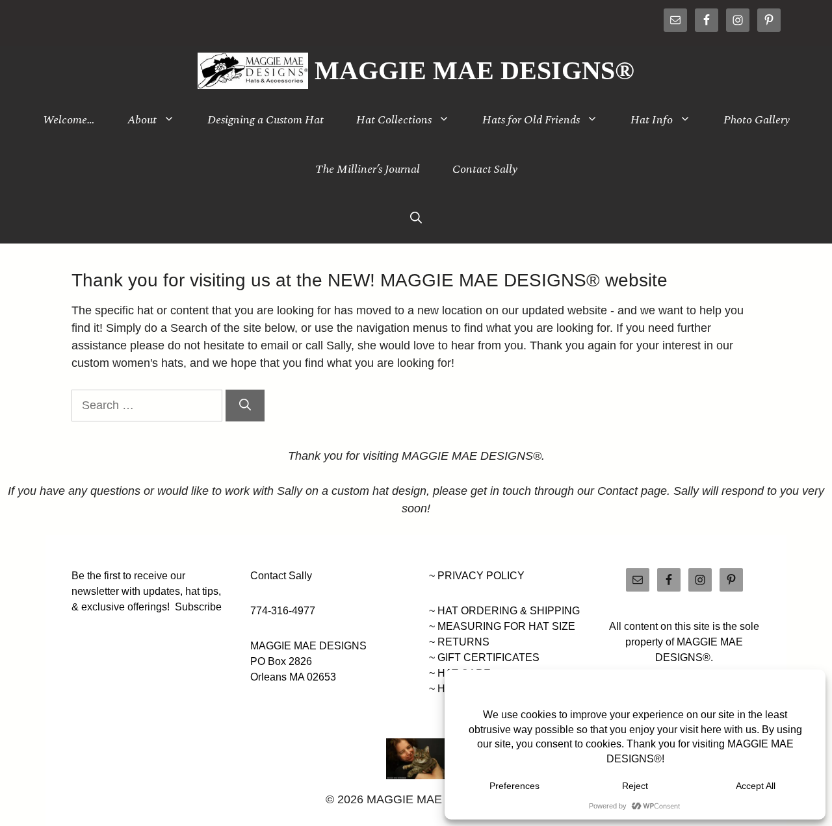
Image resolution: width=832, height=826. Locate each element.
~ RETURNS (459, 641)
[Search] (245, 405)
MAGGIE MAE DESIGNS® (474, 70)
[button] (416, 219)
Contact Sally (484, 169)
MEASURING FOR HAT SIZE (506, 626)
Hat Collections (394, 120)
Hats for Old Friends (531, 120)
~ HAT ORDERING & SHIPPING (504, 610)
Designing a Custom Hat (265, 120)
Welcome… (69, 120)
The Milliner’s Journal (367, 169)
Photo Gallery (756, 120)
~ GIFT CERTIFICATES (484, 657)
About (142, 120)
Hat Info (651, 120)
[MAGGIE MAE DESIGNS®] (253, 70)
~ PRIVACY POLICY (477, 575)
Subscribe (198, 606)
